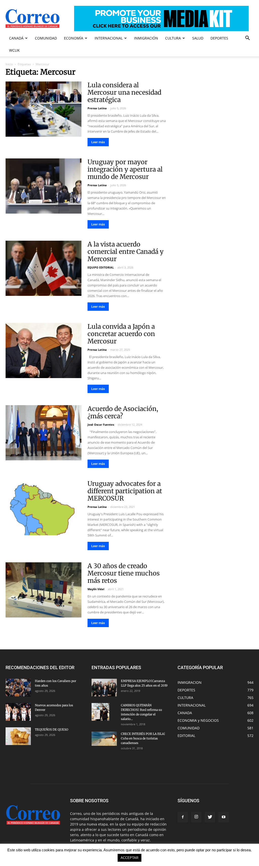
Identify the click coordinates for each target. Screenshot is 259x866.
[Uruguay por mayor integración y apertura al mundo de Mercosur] (43, 186)
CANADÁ (16, 38)
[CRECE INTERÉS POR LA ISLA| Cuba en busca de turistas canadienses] (104, 739)
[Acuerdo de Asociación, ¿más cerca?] (43, 432)
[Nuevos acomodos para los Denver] (18, 712)
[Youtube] (224, 817)
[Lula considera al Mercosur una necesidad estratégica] (43, 109)
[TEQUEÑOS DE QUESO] (18, 736)
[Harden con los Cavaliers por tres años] (18, 687)
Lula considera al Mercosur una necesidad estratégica (124, 92)
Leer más (98, 142)
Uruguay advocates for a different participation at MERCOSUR (125, 491)
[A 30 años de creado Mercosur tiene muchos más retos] (43, 589)
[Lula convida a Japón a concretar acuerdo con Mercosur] (43, 350)
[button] (247, 38)
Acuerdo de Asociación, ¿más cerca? (123, 412)
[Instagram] (196, 817)
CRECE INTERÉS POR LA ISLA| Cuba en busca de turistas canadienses (143, 738)
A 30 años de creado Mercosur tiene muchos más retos (124, 573)
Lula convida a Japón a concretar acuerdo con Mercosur (121, 333)
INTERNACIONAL (109, 38)
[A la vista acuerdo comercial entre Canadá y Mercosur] (43, 268)
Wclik (14, 50)
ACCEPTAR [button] (129, 858)
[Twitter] (210, 817)
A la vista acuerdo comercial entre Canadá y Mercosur (126, 251)
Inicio (9, 64)
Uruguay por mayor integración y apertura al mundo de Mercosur (125, 169)
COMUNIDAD (46, 38)
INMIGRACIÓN (146, 38)
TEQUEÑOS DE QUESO (51, 729)
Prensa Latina (97, 108)
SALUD (197, 38)
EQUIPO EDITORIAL (101, 267)
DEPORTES (219, 38)
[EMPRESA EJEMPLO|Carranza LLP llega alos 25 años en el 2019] (104, 687)
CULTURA (173, 38)
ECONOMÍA (73, 38)
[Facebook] (183, 817)
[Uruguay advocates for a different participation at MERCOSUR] (43, 507)
